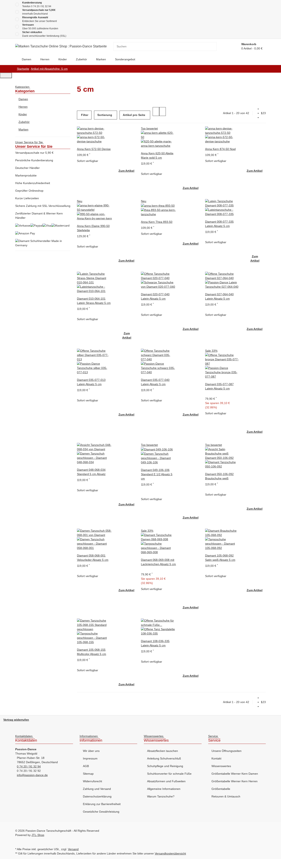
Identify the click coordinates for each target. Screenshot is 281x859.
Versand (73, 849)
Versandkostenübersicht (170, 853)
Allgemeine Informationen (163, 788)
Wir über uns (91, 750)
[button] (156, 111)
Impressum (90, 758)
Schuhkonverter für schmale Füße (169, 773)
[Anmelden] (233, 46)
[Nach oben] (6, 75)
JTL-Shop (37, 835)
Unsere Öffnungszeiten (226, 750)
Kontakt (216, 758)
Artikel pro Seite (134, 115)
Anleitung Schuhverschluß (164, 758)
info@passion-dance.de (32, 775)
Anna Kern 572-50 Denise (94, 149)
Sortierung (104, 115)
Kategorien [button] (22, 86)
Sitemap (88, 773)
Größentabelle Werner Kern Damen (234, 773)
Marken (23, 129)
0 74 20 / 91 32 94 (41, 6)
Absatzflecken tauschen (162, 750)
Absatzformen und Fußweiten (166, 781)
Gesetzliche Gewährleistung (101, 811)
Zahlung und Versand (97, 788)
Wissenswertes (221, 766)
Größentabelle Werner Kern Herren (234, 781)
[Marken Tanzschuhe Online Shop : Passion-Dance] (15, 59)
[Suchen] (213, 46)
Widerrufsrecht (92, 781)
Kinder (23, 114)
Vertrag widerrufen (16, 719)
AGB (86, 766)
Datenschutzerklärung (97, 796)
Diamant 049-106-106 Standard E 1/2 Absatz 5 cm (156, 474)
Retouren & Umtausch (225, 796)
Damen (23, 99)
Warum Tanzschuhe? (160, 796)
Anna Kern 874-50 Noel (220, 149)
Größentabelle (220, 788)
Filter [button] (84, 115)
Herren (23, 106)
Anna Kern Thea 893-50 (156, 221)
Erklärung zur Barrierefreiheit (102, 804)
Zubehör (24, 122)
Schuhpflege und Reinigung (165, 766)
